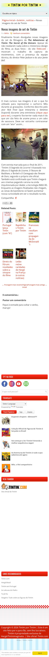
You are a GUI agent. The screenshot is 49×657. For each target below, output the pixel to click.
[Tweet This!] (17, 198)
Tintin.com (41, 48)
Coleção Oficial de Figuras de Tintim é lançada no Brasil (27, 429)
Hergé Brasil (6, 582)
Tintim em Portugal (8, 586)
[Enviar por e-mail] (3, 203)
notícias (30, 20)
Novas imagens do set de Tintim (19, 29)
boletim (21, 20)
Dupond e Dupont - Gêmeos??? (24, 416)
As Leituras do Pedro (9, 590)
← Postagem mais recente (12, 285)
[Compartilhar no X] (8, 203)
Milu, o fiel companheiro (21, 464)
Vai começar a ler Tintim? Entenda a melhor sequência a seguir (26, 441)
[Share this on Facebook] (16, 198)
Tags (20, 412)
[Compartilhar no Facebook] (11, 203)
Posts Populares (9, 412)
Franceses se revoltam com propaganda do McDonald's (34, 235)
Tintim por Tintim (27, 627)
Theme (24, 640)
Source (30, 640)
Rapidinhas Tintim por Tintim (21, 228)
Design (19, 640)
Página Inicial (8, 20)
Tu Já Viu (4, 594)
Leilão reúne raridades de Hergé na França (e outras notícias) (20, 269)
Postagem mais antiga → (37, 285)
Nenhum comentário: (21, 33)
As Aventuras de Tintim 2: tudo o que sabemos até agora (27, 453)
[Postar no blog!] (6, 203)
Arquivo (29, 412)
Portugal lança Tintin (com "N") (7, 229)
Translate (19, 407)
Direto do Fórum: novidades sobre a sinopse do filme (8, 268)
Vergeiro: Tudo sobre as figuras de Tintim (17, 597)
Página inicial (25, 286)
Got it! (40, 653)
